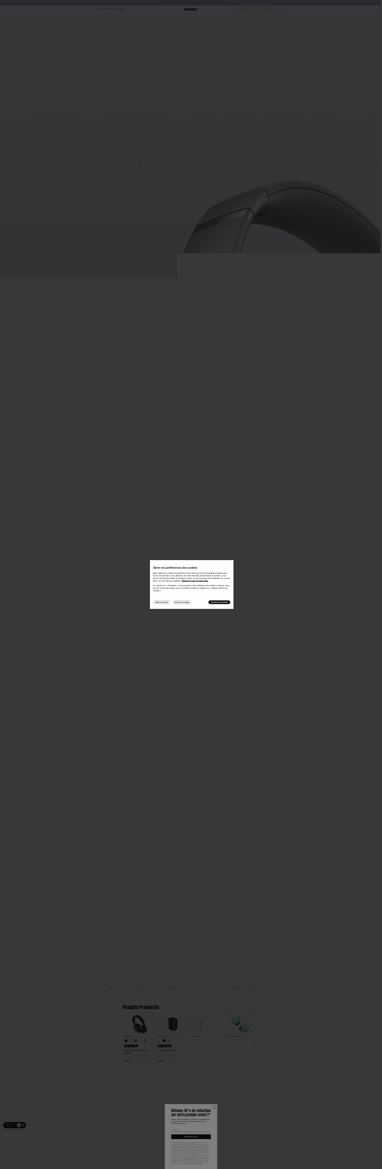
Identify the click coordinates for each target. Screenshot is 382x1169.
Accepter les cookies (219, 602)
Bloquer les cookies (181, 602)
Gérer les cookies (161, 602)
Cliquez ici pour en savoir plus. (195, 581)
